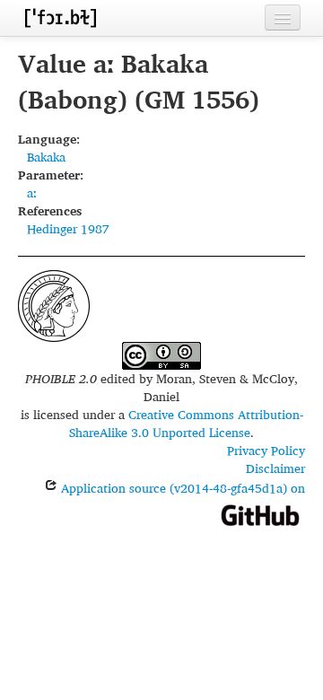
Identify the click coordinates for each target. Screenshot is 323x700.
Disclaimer (275, 468)
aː (32, 192)
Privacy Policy (266, 450)
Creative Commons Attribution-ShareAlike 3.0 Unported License (186, 423)
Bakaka (46, 156)
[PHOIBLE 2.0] (60, 17)
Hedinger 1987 (68, 228)
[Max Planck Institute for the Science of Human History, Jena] (54, 303)
